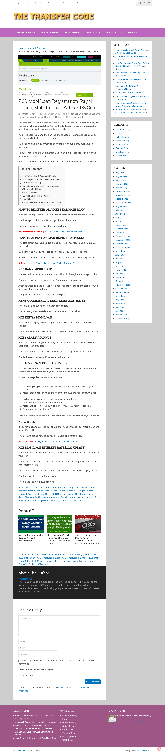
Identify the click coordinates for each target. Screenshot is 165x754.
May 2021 (119, 262)
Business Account (27, 500)
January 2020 (121, 315)
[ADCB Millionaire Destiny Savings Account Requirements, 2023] (31, 524)
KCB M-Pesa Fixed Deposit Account (63, 231)
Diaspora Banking (33, 497)
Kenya (49, 561)
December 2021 (122, 236)
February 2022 (121, 229)
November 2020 (122, 285)
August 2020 (121, 296)
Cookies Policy (76, 3)
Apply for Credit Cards (39, 494)
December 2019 (122, 318)
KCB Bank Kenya (74, 554)
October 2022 (121, 199)
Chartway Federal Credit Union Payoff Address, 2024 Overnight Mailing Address (58, 539)
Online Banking (72, 32)
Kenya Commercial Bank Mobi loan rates (40, 186)
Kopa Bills (26, 199)
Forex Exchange (66, 487)
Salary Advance (51, 497)
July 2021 (119, 255)
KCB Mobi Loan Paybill (48, 557)
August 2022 (121, 206)
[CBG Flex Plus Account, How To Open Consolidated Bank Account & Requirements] (88, 524)
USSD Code (134, 32)
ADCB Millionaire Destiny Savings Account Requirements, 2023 (30, 538)
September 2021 (123, 247)
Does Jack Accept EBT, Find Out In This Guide (35, 722)
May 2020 (119, 307)
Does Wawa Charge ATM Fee (128, 93)
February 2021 (121, 274)
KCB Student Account (71, 500)
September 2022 (123, 202)
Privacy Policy (62, 3)
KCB (51, 554)
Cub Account (50, 487)
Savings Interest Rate (88, 497)
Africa (28, 554)
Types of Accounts (84, 487)
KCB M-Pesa (91, 554)
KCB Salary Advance (31, 192)
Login (118, 133)
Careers (38, 487)
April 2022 (119, 221)
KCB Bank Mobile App (32, 182)
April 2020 (120, 311)
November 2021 (122, 240)
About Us (38, 3)
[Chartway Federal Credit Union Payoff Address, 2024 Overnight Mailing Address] (59, 524)
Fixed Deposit (25, 487)
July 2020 (119, 300)
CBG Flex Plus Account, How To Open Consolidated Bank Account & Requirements (87, 539)
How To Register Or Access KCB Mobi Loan (41, 176)
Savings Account (67, 490)
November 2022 (122, 195)
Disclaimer (49, 3)
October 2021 (121, 244)
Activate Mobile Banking (31, 490)
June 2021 (120, 259)
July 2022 (119, 210)
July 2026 (119, 173)
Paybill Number (68, 497)
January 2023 (121, 188)
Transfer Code (114, 32)
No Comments (76, 117)
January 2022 (121, 232)
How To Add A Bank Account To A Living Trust (36, 738)
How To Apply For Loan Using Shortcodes (41, 179)
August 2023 (121, 176)
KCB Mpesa (38, 561)
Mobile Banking (49, 32)
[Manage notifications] (159, 749)
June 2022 (120, 214)
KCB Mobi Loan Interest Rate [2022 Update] (42, 202)
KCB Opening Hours (62, 494)
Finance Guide (39, 554)
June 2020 (120, 303)
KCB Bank (60, 554)
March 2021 (120, 270)
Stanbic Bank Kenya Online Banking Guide (57, 263)
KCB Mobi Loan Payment (74, 557)
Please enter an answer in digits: (37, 669)
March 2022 (120, 225)
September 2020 (123, 292)
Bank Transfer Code (143, 751)
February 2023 (121, 184)
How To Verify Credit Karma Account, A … (134, 717)
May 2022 (119, 217)
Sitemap (16, 3)
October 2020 (121, 288)
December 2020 (122, 281)
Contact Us (27, 3)
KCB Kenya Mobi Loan (32, 189)
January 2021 (121, 277)
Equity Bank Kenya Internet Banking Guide (56, 441)
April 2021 (119, 266)
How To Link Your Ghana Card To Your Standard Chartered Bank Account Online (132, 66)
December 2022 (122, 191)
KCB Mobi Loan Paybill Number (36, 196)
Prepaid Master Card (48, 500)
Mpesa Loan (51, 490)
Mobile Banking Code (82, 561)
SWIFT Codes (93, 32)
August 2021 (121, 251)
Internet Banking (25, 32)
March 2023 (120, 180)
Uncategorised (122, 152)
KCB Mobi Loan (27, 557)
